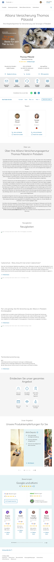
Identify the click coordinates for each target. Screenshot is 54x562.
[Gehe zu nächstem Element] (46, 542)
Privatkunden (9, 2)
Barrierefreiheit (19, 557)
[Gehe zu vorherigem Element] (8, 542)
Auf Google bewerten (10, 501)
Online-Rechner (5, 559)
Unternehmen (40, 557)
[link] (27, 82)
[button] (27, 49)
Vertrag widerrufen (6, 550)
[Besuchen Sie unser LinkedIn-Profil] (39, 93)
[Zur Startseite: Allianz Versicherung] (3, 2)
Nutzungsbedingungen (29, 557)
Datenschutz (11, 557)
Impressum (4, 557)
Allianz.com (13, 559)
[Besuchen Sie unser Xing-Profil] (35, 93)
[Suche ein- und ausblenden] (51, 7)
